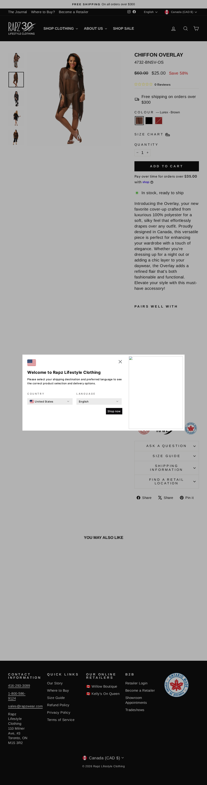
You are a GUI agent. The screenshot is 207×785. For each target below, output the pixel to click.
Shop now (114, 411)
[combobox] (41, 401)
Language (86, 393)
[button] (120, 362)
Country (35, 393)
